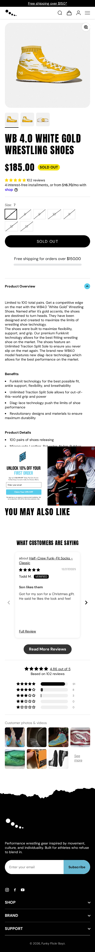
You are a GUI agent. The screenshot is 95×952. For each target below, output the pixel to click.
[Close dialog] (93, 448)
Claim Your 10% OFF (23, 492)
